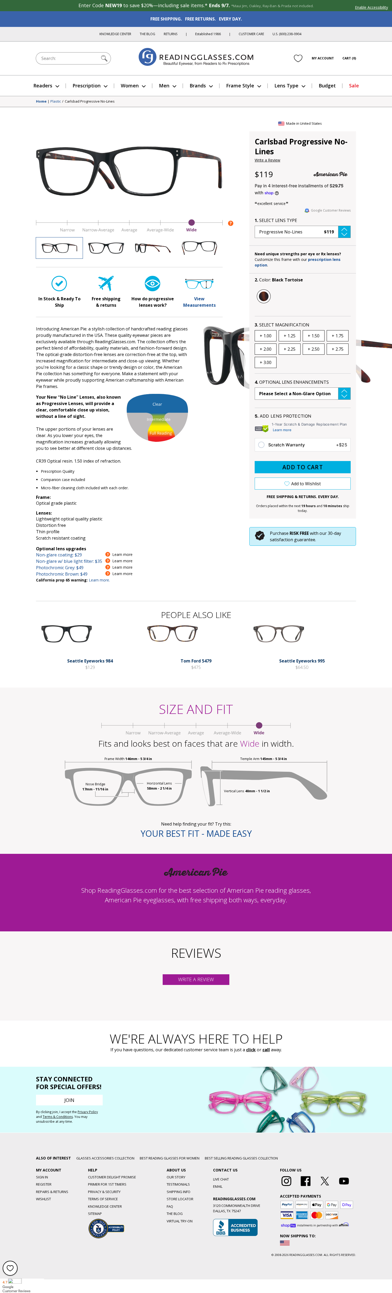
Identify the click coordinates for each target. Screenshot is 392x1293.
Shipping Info (178, 1191)
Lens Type (286, 85)
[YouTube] (344, 1186)
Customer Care (251, 34)
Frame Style (240, 85)
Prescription (87, 85)
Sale (354, 85)
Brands (198, 85)
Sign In (42, 1177)
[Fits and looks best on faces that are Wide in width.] (129, 231)
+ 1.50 (313, 336)
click (251, 1050)
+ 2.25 (289, 349)
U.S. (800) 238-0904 (287, 34)
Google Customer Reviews (331, 210)
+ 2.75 (337, 349)
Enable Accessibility (371, 7)
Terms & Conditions (58, 1116)
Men (164, 85)
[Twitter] (324, 1186)
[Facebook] (305, 1186)
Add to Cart (302, 467)
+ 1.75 (337, 336)
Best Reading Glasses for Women (169, 1158)
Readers (42, 85)
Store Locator (180, 1199)
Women (130, 85)
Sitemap (95, 1213)
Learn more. (99, 580)
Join (69, 1100)
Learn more (282, 430)
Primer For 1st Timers (107, 1184)
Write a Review (267, 160)
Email (217, 1186)
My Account (323, 58)
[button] (303, 232)
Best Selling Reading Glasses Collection (241, 1158)
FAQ (170, 1206)
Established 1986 (208, 34)
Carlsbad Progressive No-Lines (90, 101)
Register (43, 1184)
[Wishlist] (298, 58)
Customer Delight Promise (112, 1177)
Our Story (176, 1177)
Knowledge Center (115, 34)
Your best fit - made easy (196, 833)
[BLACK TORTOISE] (264, 296)
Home (41, 101)
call (266, 1050)
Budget (327, 85)
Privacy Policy (88, 1112)
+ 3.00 (265, 362)
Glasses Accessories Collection (105, 1158)
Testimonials (178, 1184)
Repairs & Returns (52, 1191)
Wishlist (43, 1199)
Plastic (55, 101)
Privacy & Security (104, 1191)
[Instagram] (286, 1186)
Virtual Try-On (180, 1221)
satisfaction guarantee (292, 540)
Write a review (196, 979)
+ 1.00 (265, 336)
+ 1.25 (289, 336)
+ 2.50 (313, 349)
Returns (170, 34)
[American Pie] (331, 174)
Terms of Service (103, 1199)
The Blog (147, 34)
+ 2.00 (265, 349)
